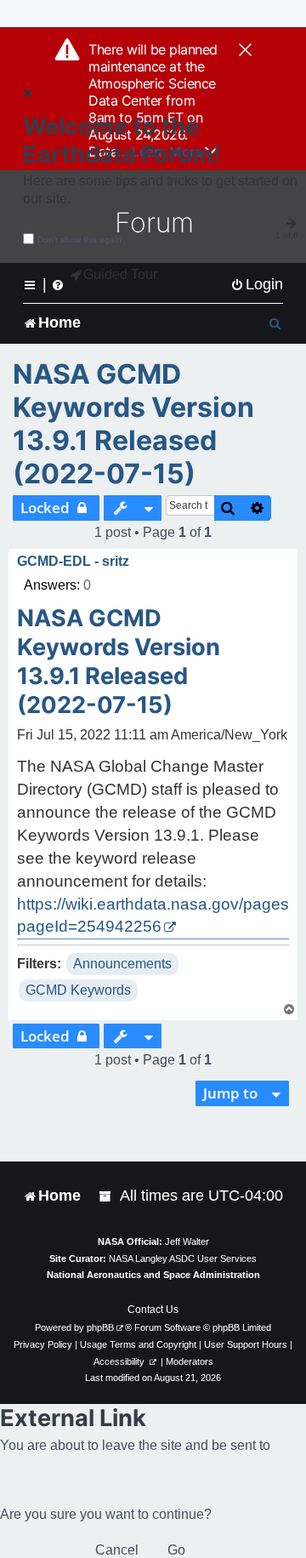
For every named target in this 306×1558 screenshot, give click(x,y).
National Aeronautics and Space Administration (153, 1275)
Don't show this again (79, 239)
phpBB (100, 1327)
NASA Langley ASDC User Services (183, 1258)
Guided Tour (120, 274)
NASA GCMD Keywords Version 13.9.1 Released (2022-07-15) (133, 423)
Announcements (122, 963)
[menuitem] (256, 284)
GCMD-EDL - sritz (73, 561)
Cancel (117, 1550)
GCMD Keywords (78, 990)
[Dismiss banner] (245, 51)
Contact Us (153, 1309)
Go (176, 1550)
